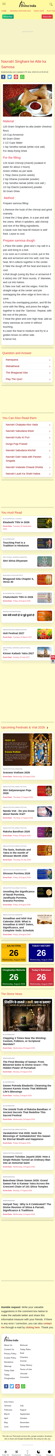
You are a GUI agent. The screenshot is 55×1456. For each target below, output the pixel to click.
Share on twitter (9, 77)
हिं (53, 661)
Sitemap (7, 1366)
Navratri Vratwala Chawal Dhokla (24, 467)
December (24, 1427)
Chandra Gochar (24, 1359)
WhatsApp (8, 16)
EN (53, 657)
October (23, 1418)
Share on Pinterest (16, 77)
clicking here (33, 1327)
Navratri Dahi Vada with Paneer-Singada (24, 458)
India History (9, 1402)
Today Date (39, 11)
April (6, 1418)
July (22, 1405)
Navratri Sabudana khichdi (21, 450)
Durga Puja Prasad (16, 443)
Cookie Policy (10, 1358)
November (24, 1422)
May (6, 1422)
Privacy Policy (10, 1353)
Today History (26, 1365)
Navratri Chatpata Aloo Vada (22, 424)
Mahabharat (12, 366)
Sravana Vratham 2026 (20, 11)
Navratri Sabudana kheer (20, 431)
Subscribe (47, 16)
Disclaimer (8, 1362)
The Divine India (27, 4)
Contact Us (9, 1349)
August (23, 1410)
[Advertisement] (27, 37)
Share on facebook (3, 77)
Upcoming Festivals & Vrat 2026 (23, 727)
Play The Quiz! (14, 379)
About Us (8, 1345)
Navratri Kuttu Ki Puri (17, 437)
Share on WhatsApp (22, 77)
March (7, 1414)
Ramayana (12, 359)
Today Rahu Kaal (25, 1351)
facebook (6, 1386)
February (8, 1410)
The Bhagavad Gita (17, 372)
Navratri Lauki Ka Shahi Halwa (23, 473)
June (6, 1427)
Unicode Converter (24, 1375)
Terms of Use (26, 1369)
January (7, 1405)
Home (3, 11)
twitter (12, 1386)
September (25, 1414)
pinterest (17, 1386)
